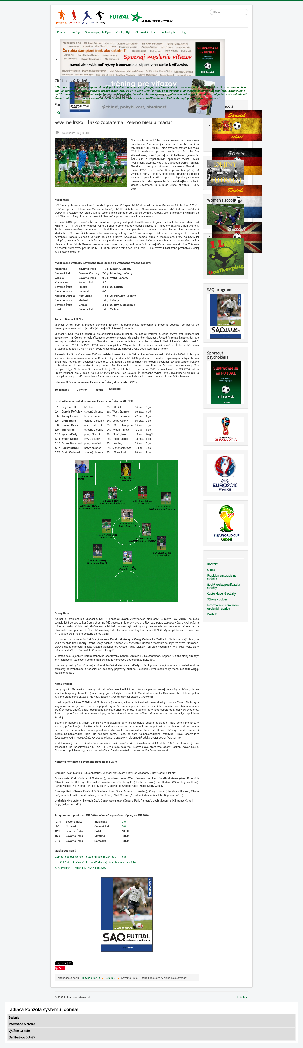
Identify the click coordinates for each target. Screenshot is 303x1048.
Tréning (75, 32)
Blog (183, 32)
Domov (61, 32)
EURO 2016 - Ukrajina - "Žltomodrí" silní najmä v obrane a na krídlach (96, 862)
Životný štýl (123, 32)
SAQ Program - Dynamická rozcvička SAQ (80, 868)
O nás (211, 570)
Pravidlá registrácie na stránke (221, 577)
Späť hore (242, 997)
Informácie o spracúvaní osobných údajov (223, 606)
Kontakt (212, 564)
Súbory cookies (217, 599)
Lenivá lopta (168, 32)
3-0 (123, 821)
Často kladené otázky (221, 594)
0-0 (124, 826)
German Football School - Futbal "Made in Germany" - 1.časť (91, 856)
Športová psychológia (98, 32)
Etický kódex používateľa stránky (223, 586)
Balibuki (212, 614)
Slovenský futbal (145, 32)
